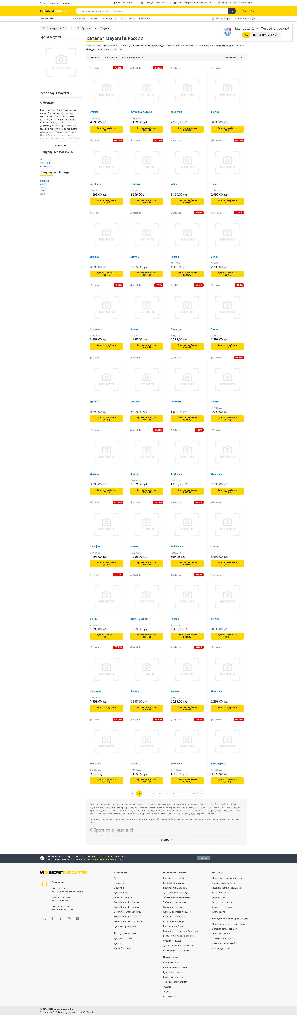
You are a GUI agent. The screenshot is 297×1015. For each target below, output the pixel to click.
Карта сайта (218, 911)
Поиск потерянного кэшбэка (227, 878)
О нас (117, 878)
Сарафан (95, 546)
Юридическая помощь (223, 938)
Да (246, 34)
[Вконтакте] (44, 919)
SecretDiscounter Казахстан (128, 916)
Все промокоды (171, 962)
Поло (214, 184)
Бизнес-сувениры (221, 948)
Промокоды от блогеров (176, 950)
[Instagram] (69, 919)
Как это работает (124, 2)
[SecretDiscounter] (54, 11)
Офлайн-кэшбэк (220, 892)
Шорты (215, 401)
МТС (42, 159)
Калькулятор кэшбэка (223, 882)
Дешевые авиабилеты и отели (178, 945)
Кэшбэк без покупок (173, 882)
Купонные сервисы (172, 972)
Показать (58, 145)
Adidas (43, 190)
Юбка (174, 184)
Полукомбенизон (140, 618)
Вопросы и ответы (222, 902)
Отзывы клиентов (123, 897)
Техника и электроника (175, 981)
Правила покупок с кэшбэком (227, 887)
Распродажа (79, 18)
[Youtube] (77, 919)
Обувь (166, 991)
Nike (42, 193)
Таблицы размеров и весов (177, 902)
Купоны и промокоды (125, 926)
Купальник (96, 329)
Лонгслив (176, 401)
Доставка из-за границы (175, 892)
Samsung (44, 180)
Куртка (94, 112)
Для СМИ (119, 943)
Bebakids (96, 68)
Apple (43, 183)
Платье (175, 256)
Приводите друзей (247, 18)
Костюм (134, 256)
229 (194, 793)
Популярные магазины (174, 916)
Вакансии (119, 887)
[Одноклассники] (61, 919)
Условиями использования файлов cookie (103, 859)
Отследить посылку (173, 907)
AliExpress (45, 165)
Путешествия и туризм (175, 967)
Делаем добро (223, 18)
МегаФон (45, 162)
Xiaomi (43, 187)
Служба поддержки (222, 907)
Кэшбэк (93, 18)
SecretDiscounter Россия (126, 902)
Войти (223, 2)
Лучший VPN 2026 (172, 940)
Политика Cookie (221, 933)
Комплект (136, 184)
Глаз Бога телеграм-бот (224, 943)
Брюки (214, 256)
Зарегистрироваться (243, 2)
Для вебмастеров (123, 948)
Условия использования (224, 928)
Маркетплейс (219, 897)
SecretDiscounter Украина (127, 907)
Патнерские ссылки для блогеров (180, 931)
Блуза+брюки (218, 763)
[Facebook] (52, 919)
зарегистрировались (218, 810)
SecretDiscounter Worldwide (128, 921)
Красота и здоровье (173, 976)
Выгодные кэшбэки (173, 926)
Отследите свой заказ (155, 2)
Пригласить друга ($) (173, 878)
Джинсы (95, 256)
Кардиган (176, 112)
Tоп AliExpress (127, 18)
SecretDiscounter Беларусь (127, 911)
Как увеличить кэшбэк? (175, 887)
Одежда (167, 986)
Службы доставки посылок (177, 911)
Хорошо (204, 858)
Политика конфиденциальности (228, 924)
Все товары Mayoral (54, 93)
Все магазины (170, 996)
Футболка (95, 184)
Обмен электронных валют (177, 897)
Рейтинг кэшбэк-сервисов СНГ (178, 935)
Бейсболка (177, 546)
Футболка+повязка (141, 112)
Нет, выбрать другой (265, 34)
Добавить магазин (123, 938)
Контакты (119, 882)
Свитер (215, 112)
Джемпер (176, 329)
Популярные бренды (173, 921)
